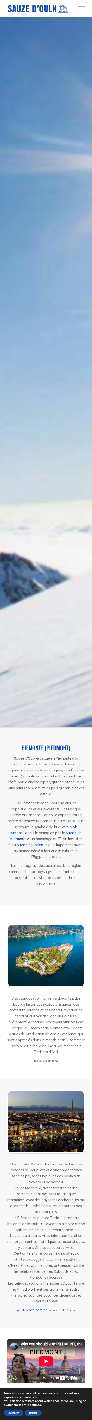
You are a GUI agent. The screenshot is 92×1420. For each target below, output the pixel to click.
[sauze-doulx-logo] (38, 8)
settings (35, 1405)
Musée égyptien (30, 844)
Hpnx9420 (28, 1310)
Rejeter (33, 1413)
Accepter (13, 1413)
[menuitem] (79, 8)
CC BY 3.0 (41, 1310)
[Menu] (79, 8)
